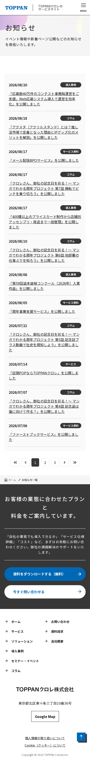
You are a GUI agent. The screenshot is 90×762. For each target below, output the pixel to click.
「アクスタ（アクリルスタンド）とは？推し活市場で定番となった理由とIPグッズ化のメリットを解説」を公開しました (43, 132)
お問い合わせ (60, 621)
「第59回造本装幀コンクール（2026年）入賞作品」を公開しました (44, 286)
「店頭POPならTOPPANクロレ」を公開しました (43, 375)
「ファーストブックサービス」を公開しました (43, 437)
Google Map (45, 716)
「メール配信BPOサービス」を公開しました (44, 160)
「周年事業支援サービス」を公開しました (42, 311)
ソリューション (22, 641)
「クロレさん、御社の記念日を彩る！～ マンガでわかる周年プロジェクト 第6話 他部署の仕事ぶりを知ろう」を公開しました (44, 255)
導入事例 (17, 651)
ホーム (16, 621)
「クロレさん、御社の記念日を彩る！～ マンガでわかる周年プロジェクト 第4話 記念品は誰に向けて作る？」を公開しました (44, 406)
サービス (17, 631)
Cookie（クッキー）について (45, 745)
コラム (16, 670)
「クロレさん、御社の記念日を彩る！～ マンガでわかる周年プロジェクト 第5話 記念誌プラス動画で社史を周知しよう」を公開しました (44, 342)
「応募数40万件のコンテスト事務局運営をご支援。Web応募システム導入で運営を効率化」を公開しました (44, 99)
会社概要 (57, 641)
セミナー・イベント (25, 661)
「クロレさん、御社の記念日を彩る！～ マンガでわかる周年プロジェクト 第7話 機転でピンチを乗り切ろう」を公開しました (44, 188)
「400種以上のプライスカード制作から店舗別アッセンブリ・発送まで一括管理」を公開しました (45, 222)
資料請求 (57, 631)
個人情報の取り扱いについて (45, 738)
